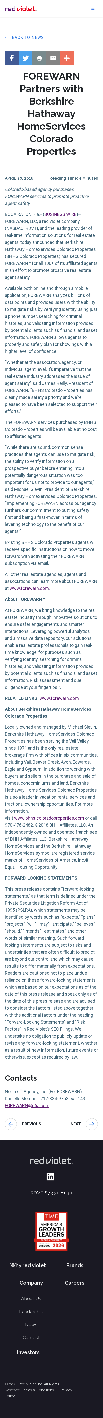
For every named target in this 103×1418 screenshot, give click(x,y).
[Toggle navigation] (93, 8)
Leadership (31, 1311)
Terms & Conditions (38, 1390)
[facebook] (12, 58)
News (31, 1324)
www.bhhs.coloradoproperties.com (49, 818)
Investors (28, 1352)
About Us (31, 1298)
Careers (74, 1283)
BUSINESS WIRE (60, 214)
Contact (31, 1337)
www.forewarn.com (29, 588)
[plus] (67, 58)
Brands (75, 1265)
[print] (39, 58)
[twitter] (25, 58)
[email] (53, 58)
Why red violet (28, 1265)
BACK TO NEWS (28, 37)
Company (31, 1283)
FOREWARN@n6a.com (27, 1105)
